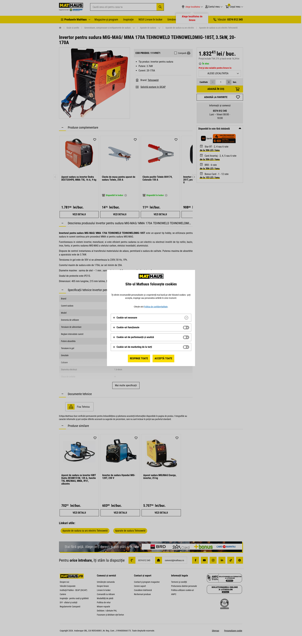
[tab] (151, 317)
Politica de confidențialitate (156, 306)
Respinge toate (139, 358)
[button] (125, 318)
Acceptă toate (163, 358)
